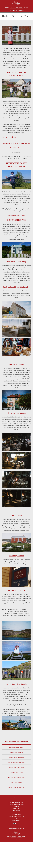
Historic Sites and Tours (16, 757)
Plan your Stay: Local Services (16, 777)
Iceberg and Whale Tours (16, 767)
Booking (16, 806)
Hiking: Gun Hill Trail (16, 752)
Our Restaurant (16, 800)
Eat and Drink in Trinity (16, 747)
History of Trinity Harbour (16, 762)
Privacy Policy (21, 828)
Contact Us (16, 810)
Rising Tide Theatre (16, 782)
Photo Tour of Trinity (16, 772)
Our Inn (16, 798)
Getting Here (16, 808)
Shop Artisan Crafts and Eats (16, 787)
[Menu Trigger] (28, 3)
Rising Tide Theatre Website (16, 215)
